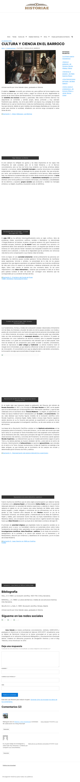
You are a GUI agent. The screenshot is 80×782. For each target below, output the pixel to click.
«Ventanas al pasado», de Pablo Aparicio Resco (68, 74)
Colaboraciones (7, 41)
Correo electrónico (9, 676)
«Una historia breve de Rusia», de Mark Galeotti (68, 81)
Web (3, 684)
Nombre (5, 668)
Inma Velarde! (45, 722)
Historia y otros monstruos (22, 722)
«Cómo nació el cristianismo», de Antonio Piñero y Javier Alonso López (68, 91)
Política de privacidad (9, 765)
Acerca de (21, 37)
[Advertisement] (40, 24)
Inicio (8, 37)
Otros (45, 37)
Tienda (14, 37)
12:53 (56, 721)
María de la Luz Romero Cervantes (38, 744)
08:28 (56, 743)
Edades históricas (34, 37)
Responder (6, 729)
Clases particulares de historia (61, 37)
